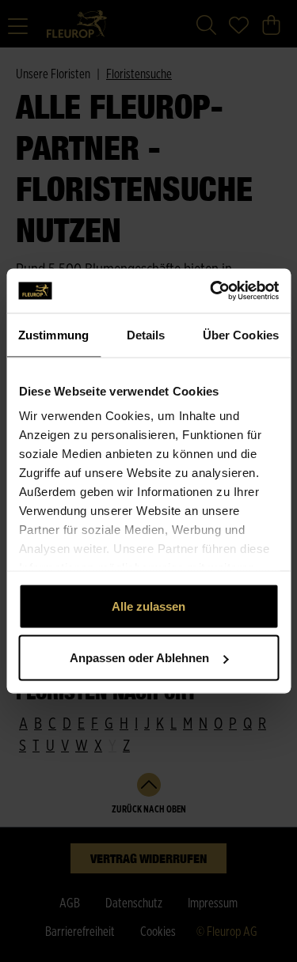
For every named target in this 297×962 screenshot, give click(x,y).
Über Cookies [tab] (241, 334)
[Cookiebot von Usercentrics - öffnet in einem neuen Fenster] (211, 291)
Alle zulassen (148, 605)
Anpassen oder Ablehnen (139, 658)
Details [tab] (146, 334)
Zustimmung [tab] (53, 334)
